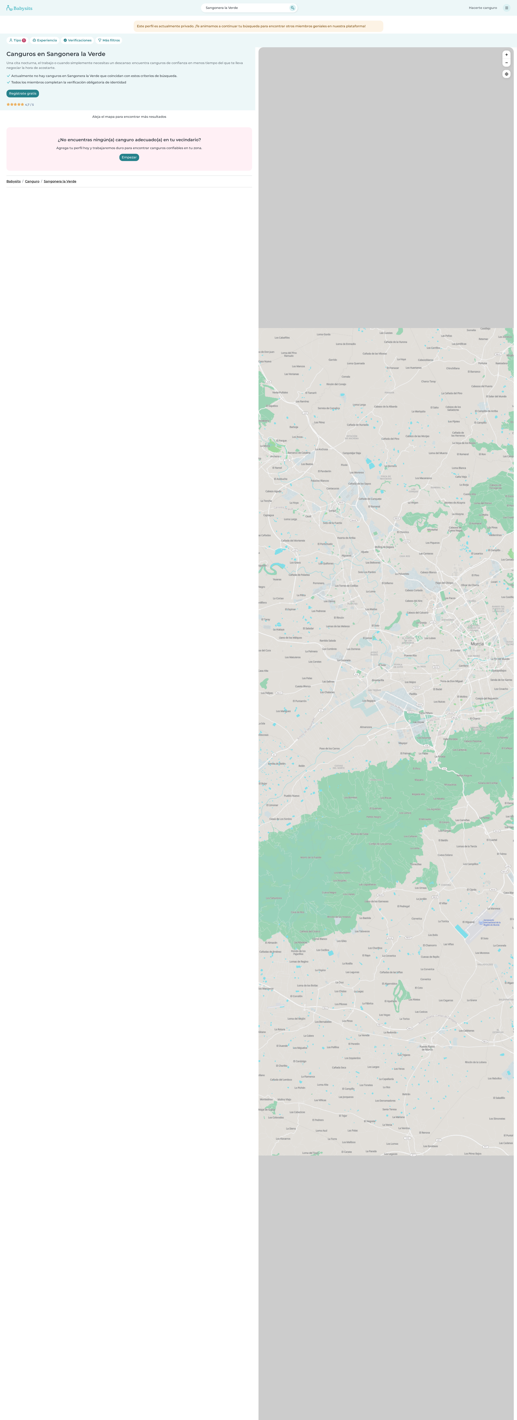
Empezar (129, 157)
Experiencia (46, 40)
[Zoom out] (506, 63)
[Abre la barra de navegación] (507, 8)
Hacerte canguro (483, 8)
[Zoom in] (506, 55)
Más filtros (111, 40)
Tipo (18, 40)
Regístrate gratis (22, 93)
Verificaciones (79, 40)
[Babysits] (19, 8)
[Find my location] (506, 74)
